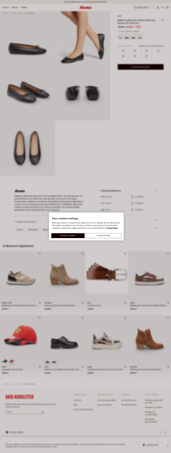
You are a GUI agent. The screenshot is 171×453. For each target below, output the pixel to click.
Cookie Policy (112, 228)
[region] (86, 226)
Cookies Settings (103, 235)
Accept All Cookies (67, 235)
